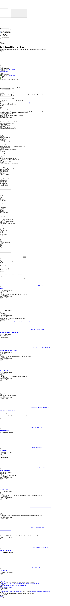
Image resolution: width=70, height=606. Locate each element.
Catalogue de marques (46, 591)
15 (3, 581)
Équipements (26, 583)
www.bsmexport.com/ (4, 71)
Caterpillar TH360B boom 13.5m (7, 410)
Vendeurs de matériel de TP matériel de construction (9, 585)
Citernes (30, 583)
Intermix (2, 308)
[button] (35, 23)
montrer (1, 271)
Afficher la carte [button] (18, 87)
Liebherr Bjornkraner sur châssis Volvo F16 (10, 509)
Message (12, 98)
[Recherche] (19, 13)
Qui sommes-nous (3, 587)
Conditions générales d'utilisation (6, 591)
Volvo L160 (2, 288)
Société (12, 92)
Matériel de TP (6, 583)
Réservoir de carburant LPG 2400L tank (9, 332)
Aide (7, 587)
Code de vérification (19, 100)
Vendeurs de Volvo (22, 585)
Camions (1, 583)
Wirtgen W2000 (3, 450)
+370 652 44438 (12, 69)
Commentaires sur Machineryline (36, 591)
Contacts (10, 587)
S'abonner (2, 320)
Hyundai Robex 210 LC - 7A (6, 550)
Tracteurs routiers (12, 583)
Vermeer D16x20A (4, 370)
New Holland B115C (4, 430)
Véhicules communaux (20, 583)
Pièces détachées (35, 583)
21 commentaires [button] (3, 34)
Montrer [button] (7, 69)
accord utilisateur (29, 102)
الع (0, 589)
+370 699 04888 (12, 75)
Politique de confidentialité (17, 591)
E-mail (12, 95)
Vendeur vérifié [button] (3, 60)
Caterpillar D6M (3, 570)
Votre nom (13, 91)
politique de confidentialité (18, 102)
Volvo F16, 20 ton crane (5, 530)
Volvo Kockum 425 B (5, 470)
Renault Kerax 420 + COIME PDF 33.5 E (9, 350)
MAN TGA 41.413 (4, 489)
